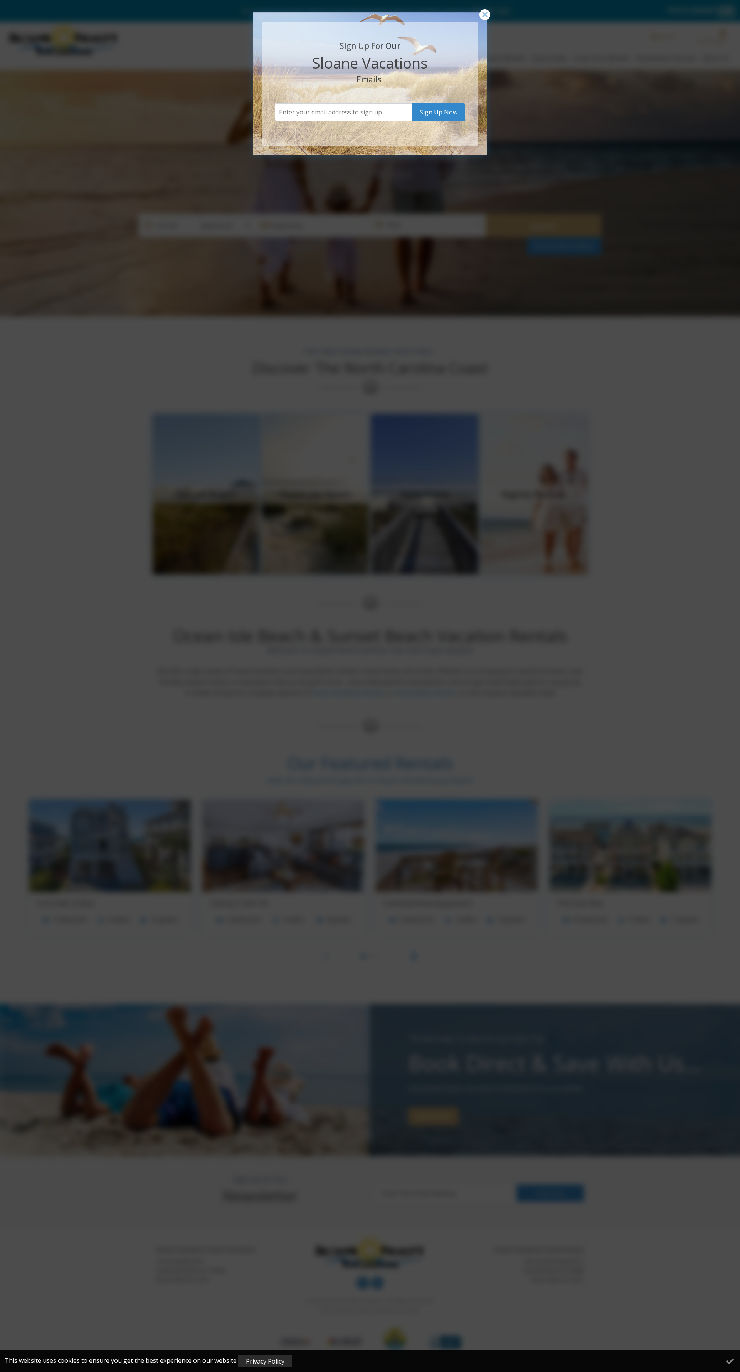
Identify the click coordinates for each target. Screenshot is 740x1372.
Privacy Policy (265, 1361)
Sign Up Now (438, 112)
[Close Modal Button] (484, 14)
